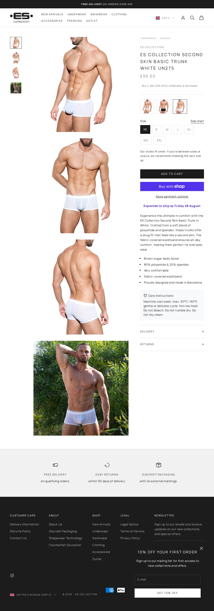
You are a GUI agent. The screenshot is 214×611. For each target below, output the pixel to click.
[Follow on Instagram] (12, 575)
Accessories (52, 21)
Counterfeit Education (65, 545)
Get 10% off (167, 593)
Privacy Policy (130, 538)
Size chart (197, 121)
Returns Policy (20, 531)
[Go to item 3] (16, 73)
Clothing (119, 14)
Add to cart (172, 174)
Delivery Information (24, 524)
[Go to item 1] (16, 43)
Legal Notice (129, 524)
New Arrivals (52, 14)
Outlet (92, 21)
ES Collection (152, 47)
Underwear (77, 14)
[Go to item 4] (16, 88)
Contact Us (18, 538)
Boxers (165, 38)
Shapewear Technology (65, 538)
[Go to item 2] (16, 58)
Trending (74, 21)
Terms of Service (132, 531)
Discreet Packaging (63, 531)
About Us (55, 524)
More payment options (172, 196)
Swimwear (98, 14)
